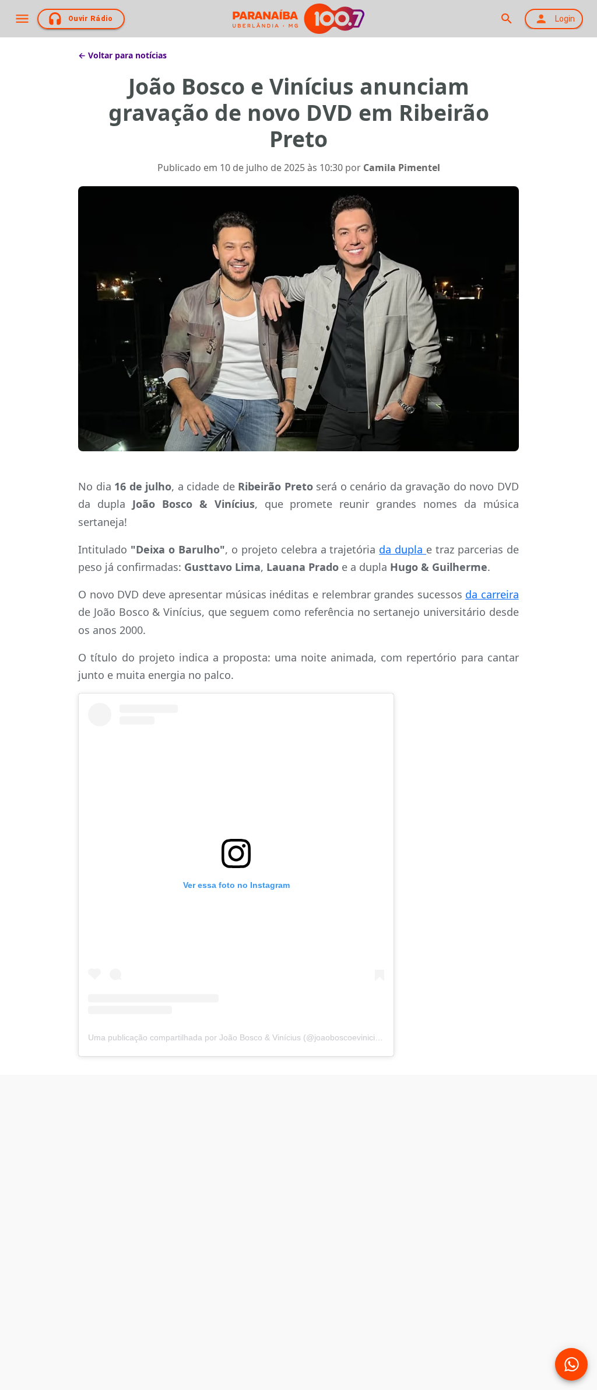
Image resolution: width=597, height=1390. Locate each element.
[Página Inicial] (298, 18)
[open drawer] (22, 19)
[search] (506, 18)
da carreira (492, 594)
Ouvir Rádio (90, 19)
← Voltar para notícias (122, 55)
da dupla (402, 549)
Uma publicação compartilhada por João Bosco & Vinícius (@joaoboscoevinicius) (237, 1037)
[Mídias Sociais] (571, 1364)
